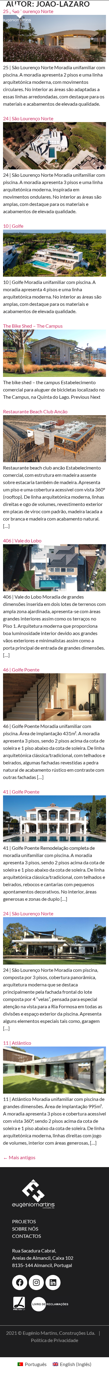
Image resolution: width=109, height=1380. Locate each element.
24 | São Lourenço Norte (28, 913)
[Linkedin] (53, 1282)
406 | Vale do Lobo (22, 540)
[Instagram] (36, 1282)
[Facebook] (19, 1282)
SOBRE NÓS (25, 1228)
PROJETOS (24, 1221)
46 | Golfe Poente (21, 669)
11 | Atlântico (17, 1043)
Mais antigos (19, 1157)
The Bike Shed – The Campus (33, 326)
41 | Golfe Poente (21, 791)
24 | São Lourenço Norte (28, 118)
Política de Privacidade (54, 1340)
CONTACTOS (26, 1236)
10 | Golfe (13, 226)
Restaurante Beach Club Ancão (35, 411)
